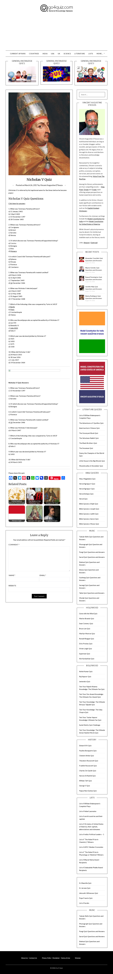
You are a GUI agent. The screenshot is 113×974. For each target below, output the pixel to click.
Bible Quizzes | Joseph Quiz (89, 509)
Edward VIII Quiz (85, 746)
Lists (90, 54)
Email (43, 575)
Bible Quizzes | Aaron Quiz (89, 519)
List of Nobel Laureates (87, 811)
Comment (13, 545)
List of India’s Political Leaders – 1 (91, 834)
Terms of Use (65, 958)
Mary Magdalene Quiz (87, 479)
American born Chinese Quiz (89, 428)
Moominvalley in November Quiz (91, 466)
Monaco (13, 251)
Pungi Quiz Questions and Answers (92, 552)
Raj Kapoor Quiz (85, 677)
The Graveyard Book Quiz (88, 433)
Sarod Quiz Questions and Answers (92, 557)
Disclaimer (56, 958)
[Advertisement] (56, 33)
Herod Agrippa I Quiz (87, 489)
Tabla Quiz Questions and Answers (91, 593)
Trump (94, 190)
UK (59, 54)
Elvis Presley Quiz (85, 644)
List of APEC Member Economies (91, 847)
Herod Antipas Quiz (86, 494)
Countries (34, 54)
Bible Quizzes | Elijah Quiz (88, 504)
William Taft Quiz (85, 781)
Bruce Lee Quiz (84, 629)
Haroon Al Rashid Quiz (87, 776)
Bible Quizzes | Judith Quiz (88, 514)
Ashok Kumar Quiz (85, 671)
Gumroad (94, 243)
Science (67, 54)
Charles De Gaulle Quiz (87, 771)
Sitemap (78, 958)
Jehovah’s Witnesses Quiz (88, 893)
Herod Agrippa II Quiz (87, 484)
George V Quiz (84, 786)
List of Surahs (84, 903)
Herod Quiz (83, 499)
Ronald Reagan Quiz (86, 639)
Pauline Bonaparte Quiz (88, 751)
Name (12, 575)
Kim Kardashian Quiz (86, 659)
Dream (86, 190)
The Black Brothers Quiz (88, 443)
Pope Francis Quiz (85, 898)
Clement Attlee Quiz (86, 756)
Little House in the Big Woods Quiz (92, 461)
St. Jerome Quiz (84, 888)
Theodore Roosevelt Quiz (88, 761)
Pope (81, 190)
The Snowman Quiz (86, 448)
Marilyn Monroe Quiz (87, 634)
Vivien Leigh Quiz (85, 649)
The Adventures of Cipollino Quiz (91, 423)
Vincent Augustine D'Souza (51, 185)
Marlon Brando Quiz (86, 619)
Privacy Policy (46, 958)
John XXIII (14, 328)
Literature (79, 54)
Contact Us (33, 958)
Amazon (86, 243)
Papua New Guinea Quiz (88, 791)
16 (11, 283)
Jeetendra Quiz (84, 681)
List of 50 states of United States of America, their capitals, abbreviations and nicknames (91, 826)
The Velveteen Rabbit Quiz (89, 438)
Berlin (12, 307)
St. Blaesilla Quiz (85, 883)
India (45, 54)
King (102, 187)
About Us (24, 958)
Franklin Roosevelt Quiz (88, 766)
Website (12, 585)
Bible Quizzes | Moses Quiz (89, 524)
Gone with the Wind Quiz (88, 614)
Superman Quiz (84, 654)
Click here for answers (16, 203)
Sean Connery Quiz (86, 623)
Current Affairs (18, 54)
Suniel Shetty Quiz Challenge (89, 725)
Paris (12, 309)
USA (52, 54)
